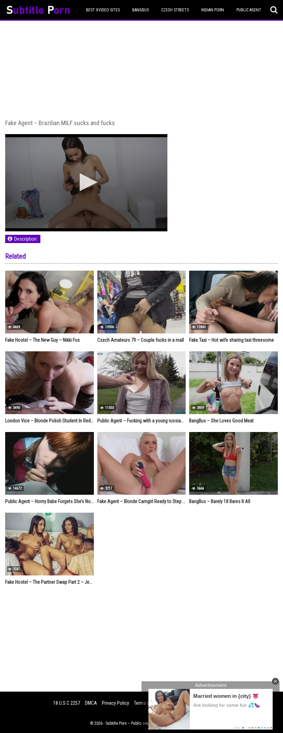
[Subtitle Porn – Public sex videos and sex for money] (38, 11)
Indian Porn (212, 10)
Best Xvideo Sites (103, 10)
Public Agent (248, 10)
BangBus (140, 10)
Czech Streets (175, 10)
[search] (274, 10)
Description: (26, 239)
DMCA (91, 703)
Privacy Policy (115, 703)
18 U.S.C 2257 (66, 703)
